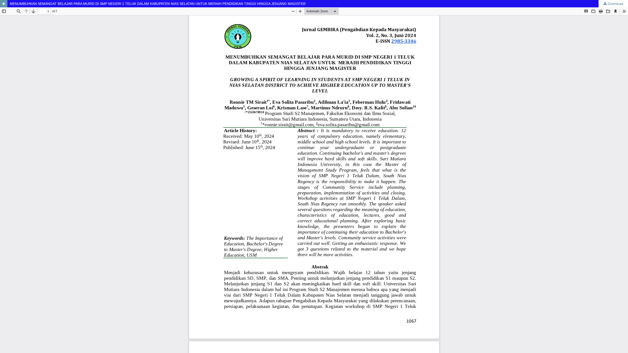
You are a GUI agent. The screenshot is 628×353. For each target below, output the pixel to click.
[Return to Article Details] (3, 3)
